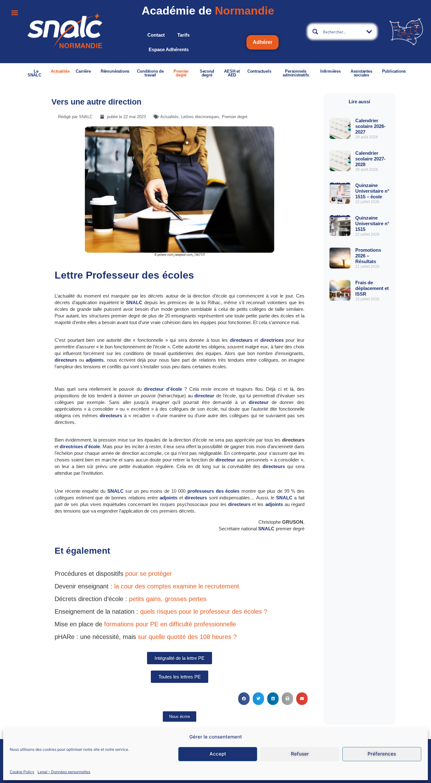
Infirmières (330, 71)
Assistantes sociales (361, 73)
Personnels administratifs (296, 73)
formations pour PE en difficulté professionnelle (170, 624)
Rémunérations (115, 71)
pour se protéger (148, 573)
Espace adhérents (169, 49)
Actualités (60, 71)
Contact (156, 35)
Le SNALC (34, 73)
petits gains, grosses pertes (167, 598)
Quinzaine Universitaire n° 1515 (372, 223)
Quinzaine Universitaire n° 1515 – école (372, 191)
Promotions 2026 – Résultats (368, 255)
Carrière (83, 71)
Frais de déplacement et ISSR (372, 288)
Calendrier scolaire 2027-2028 (370, 158)
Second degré (207, 73)
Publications (394, 71)
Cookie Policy (22, 771)
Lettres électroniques (200, 116)
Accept (218, 754)
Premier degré (181, 73)
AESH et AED (232, 73)
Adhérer (262, 42)
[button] (244, 698)
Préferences (382, 754)
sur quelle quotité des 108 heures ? (186, 636)
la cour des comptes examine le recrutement (176, 586)
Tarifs (183, 35)
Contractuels (259, 71)
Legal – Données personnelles (64, 771)
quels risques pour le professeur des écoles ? (202, 611)
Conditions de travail (150, 73)
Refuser (300, 754)
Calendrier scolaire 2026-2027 (370, 126)
